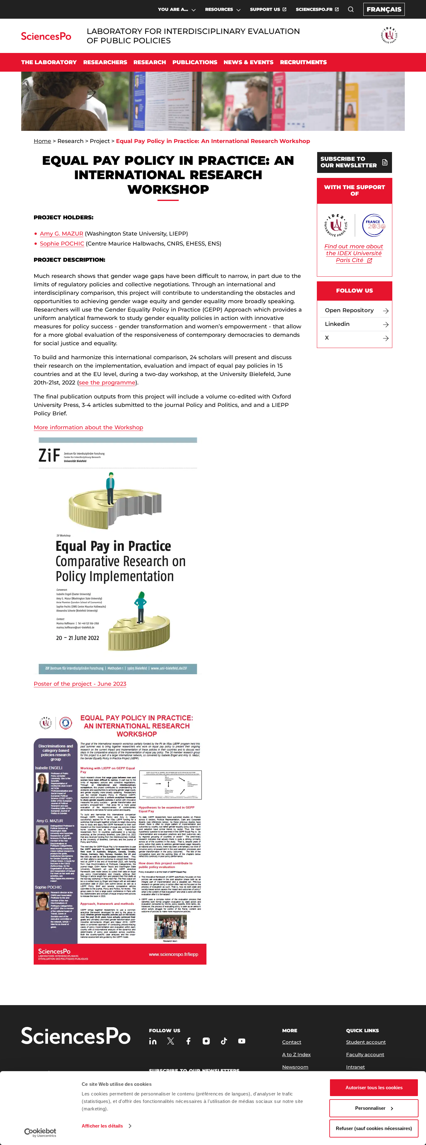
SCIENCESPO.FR (314, 9)
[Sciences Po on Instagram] (206, 1041)
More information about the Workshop (88, 427)
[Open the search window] (351, 9)
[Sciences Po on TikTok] (224, 1041)
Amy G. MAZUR (61, 233)
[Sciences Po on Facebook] (188, 1041)
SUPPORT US (265, 9)
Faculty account (365, 1054)
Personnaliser (370, 1108)
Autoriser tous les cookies (374, 1087)
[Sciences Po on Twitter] (171, 1041)
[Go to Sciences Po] (46, 38)
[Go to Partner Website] (389, 35)
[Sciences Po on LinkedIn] (153, 1041)
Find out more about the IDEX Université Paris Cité (353, 253)
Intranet (355, 1067)
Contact (291, 1042)
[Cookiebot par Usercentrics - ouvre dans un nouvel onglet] (40, 1133)
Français (384, 9)
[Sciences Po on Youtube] (242, 1041)
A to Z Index (296, 1054)
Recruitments (303, 62)
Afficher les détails (102, 1125)
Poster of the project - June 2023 (80, 683)
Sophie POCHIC (62, 243)
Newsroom (295, 1067)
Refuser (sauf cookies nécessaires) (374, 1128)
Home (42, 141)
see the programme (107, 382)
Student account (366, 1042)
